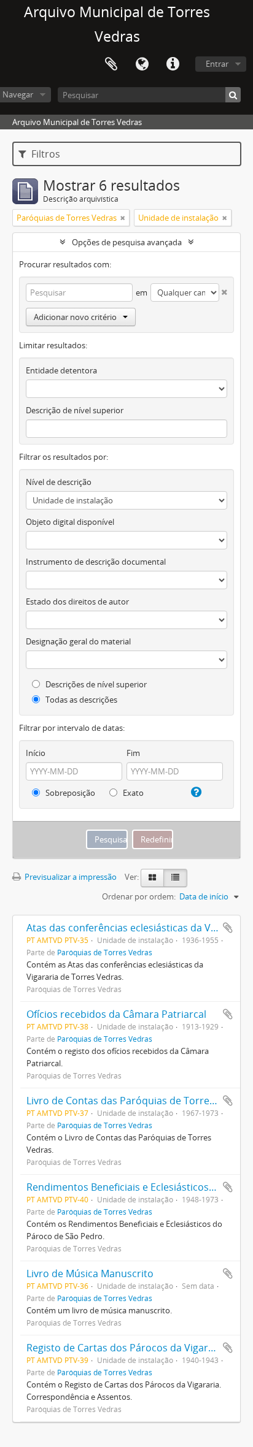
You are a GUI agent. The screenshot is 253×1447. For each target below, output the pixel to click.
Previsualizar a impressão (70, 876)
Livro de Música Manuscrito (90, 1273)
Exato (132, 792)
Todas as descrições (80, 699)
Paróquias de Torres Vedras (104, 952)
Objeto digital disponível (70, 521)
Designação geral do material (78, 641)
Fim (133, 752)
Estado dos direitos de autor (77, 601)
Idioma (141, 64)
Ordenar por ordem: (139, 896)
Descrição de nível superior (74, 410)
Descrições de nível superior (95, 684)
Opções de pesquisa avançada (127, 242)
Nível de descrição (58, 481)
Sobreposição (69, 792)
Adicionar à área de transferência (228, 928)
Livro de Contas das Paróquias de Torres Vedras (137, 1100)
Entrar (217, 63)
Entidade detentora (61, 370)
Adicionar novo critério (75, 317)
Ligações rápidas (172, 64)
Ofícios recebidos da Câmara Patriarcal (116, 1014)
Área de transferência (111, 64)
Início (35, 752)
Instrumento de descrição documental (96, 561)
